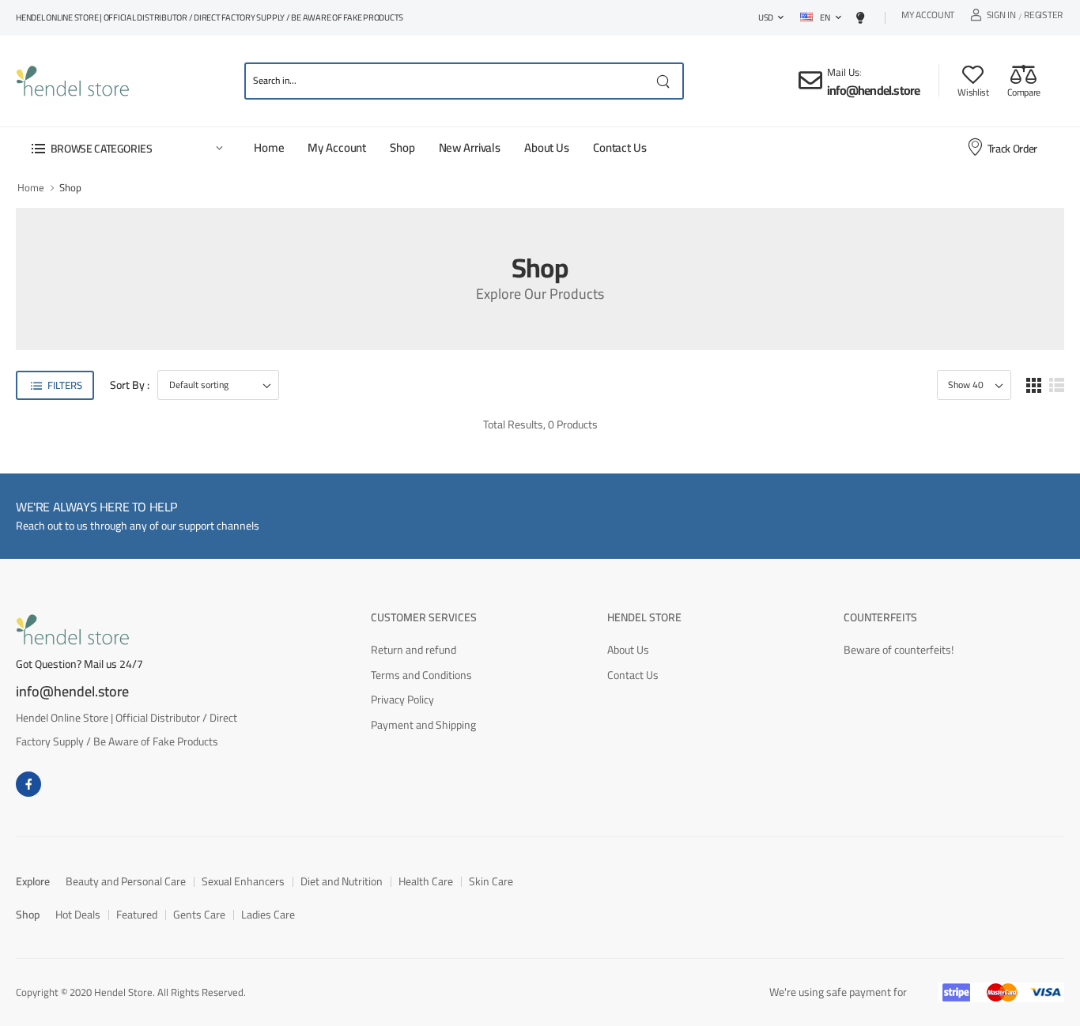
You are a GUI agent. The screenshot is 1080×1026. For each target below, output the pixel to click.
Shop (402, 147)
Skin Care (491, 881)
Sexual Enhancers (243, 881)
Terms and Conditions (421, 675)
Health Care (425, 881)
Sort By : (129, 385)
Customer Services (424, 617)
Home (269, 147)
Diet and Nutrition (341, 881)
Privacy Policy (402, 699)
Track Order (1012, 148)
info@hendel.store (873, 90)
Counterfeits (880, 617)
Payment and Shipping (423, 725)
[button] (126, 148)
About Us (546, 147)
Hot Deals (77, 914)
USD (765, 17)
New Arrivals (469, 147)
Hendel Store (644, 617)
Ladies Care (268, 914)
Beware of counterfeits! (898, 649)
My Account (927, 17)
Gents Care (199, 914)
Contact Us (620, 147)
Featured (136, 914)
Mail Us (843, 71)
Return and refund (413, 649)
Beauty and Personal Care (126, 881)
